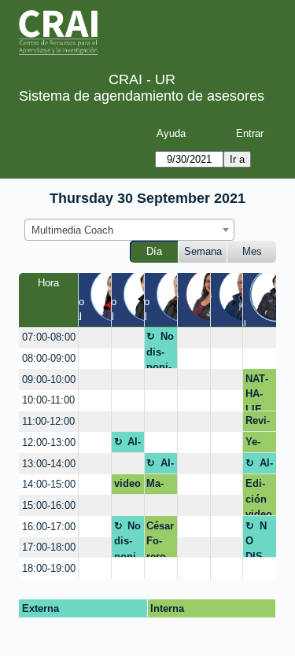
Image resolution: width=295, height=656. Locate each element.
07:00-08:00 (49, 337)
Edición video (258, 496)
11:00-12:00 (48, 421)
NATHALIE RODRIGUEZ (259, 392)
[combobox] (129, 230)
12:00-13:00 (49, 442)
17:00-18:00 (49, 547)
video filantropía (127, 486)
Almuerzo (128, 444)
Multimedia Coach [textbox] (72, 230)
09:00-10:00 (49, 379)
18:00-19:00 (49, 568)
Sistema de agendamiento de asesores (141, 96)
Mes (252, 251)
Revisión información (258, 423)
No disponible (160, 349)
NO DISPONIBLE (259, 539)
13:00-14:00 (49, 464)
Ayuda (171, 133)
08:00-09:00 (49, 358)
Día (154, 251)
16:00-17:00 (49, 527)
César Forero (160, 539)
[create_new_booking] (95, 337)
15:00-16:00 (49, 505)
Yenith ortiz (256, 444)
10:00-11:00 (48, 400)
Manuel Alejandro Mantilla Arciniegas (158, 486)
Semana (203, 251)
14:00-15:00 (49, 484)
